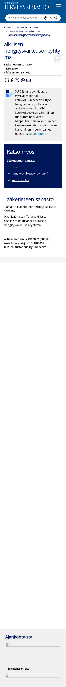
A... (39, 31)
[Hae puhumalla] (45, 17)
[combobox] (33, 17)
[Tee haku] (56, 17)
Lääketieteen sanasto (21, 31)
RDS (14, 167)
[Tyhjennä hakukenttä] (51, 17)
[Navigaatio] (58, 5)
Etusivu (8, 27)
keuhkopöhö (37, 134)
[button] (7, 80)
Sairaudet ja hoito (27, 27)
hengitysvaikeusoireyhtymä (30, 173)
